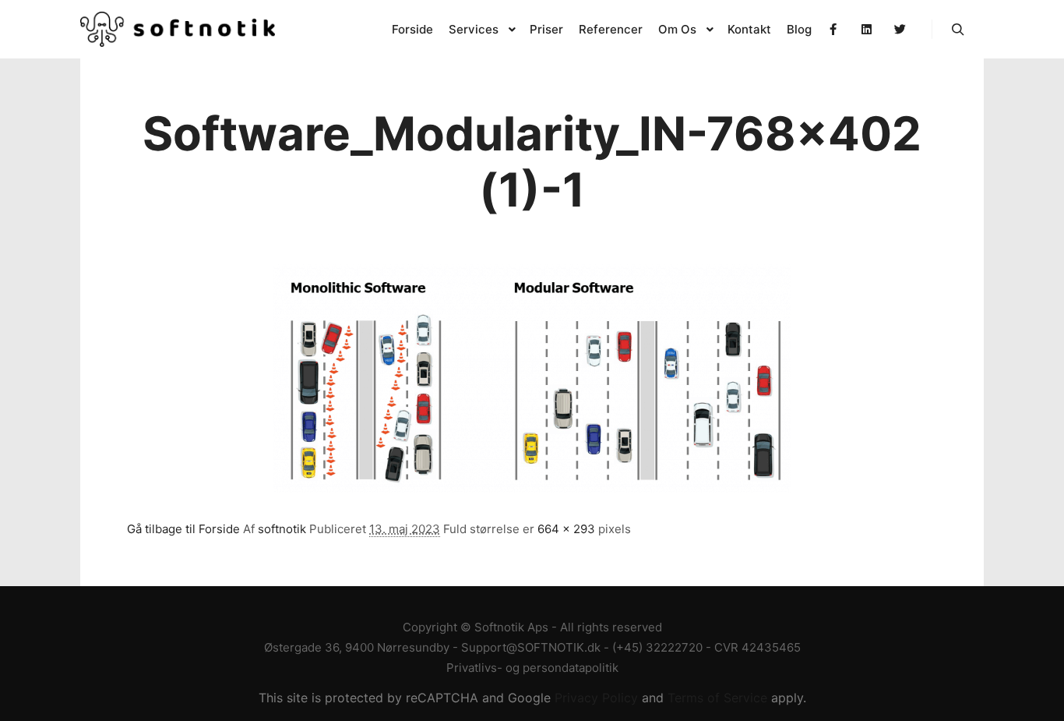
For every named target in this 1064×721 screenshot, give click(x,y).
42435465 (771, 647)
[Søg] (958, 29)
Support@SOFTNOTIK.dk (531, 647)
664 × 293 (566, 528)
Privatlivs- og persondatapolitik (532, 667)
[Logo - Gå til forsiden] (177, 29)
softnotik (282, 528)
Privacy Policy (596, 697)
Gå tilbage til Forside (183, 528)
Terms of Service (717, 697)
